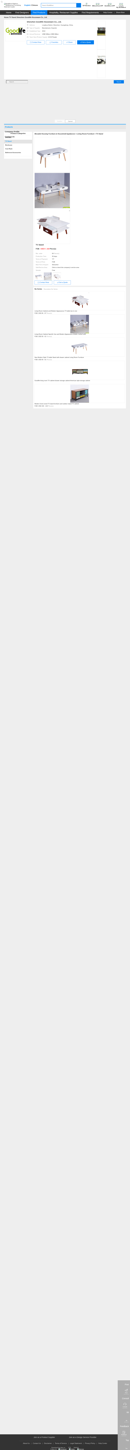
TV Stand (12, 17)
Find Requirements (90, 12)
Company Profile (12, 132)
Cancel (70, 121)
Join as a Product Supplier (44, 1437)
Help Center (108, 12)
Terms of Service (61, 1443)
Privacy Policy (90, 1443)
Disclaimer (48, 1443)
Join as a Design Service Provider (82, 1437)
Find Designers (22, 12)
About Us (26, 1443)
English (27, 5)
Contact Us (37, 1443)
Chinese (34, 5)
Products (9, 127)
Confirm (59, 121)
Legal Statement (76, 1443)
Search (119, 82)
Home (8, 12)
